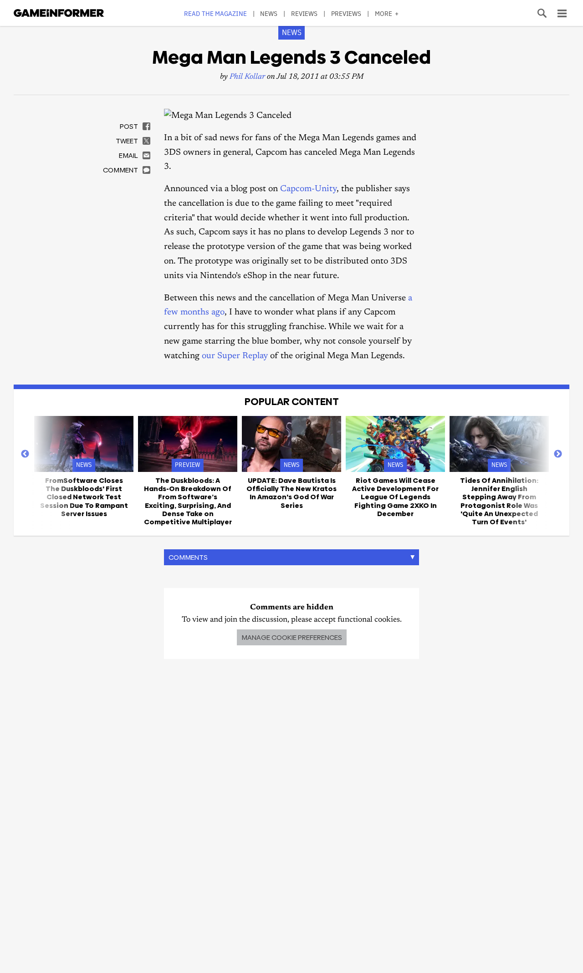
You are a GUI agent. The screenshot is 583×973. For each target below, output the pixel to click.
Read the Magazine (215, 13)
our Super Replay (235, 356)
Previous (25, 454)
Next (558, 454)
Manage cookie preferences (291, 637)
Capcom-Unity (308, 189)
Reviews (304, 13)
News (268, 13)
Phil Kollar (247, 77)
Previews (346, 13)
